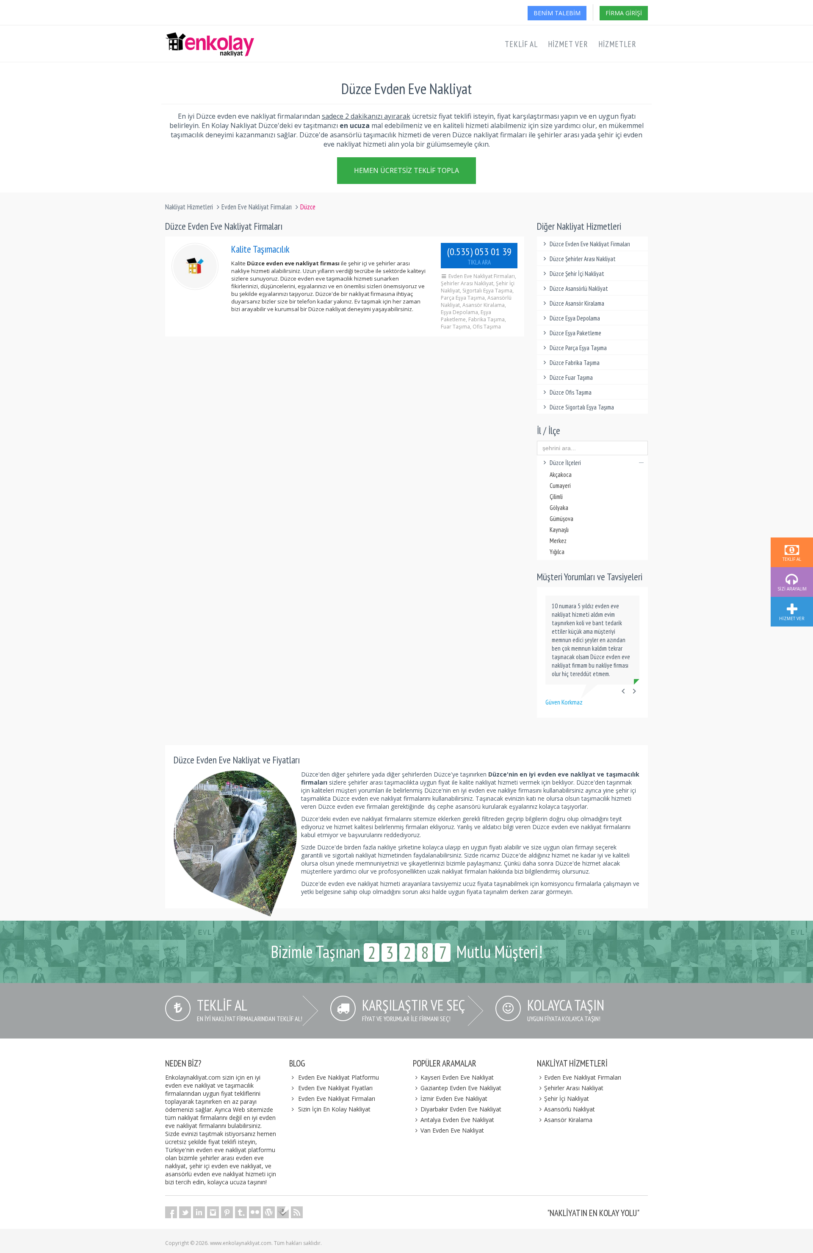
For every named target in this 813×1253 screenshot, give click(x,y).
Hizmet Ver (568, 44)
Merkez (558, 541)
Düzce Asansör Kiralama (577, 303)
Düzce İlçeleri (565, 463)
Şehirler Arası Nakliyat (573, 1088)
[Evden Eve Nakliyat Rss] (297, 1212)
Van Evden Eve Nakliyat (452, 1130)
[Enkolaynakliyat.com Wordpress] (269, 1212)
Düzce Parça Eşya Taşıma (578, 348)
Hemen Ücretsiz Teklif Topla (406, 170)
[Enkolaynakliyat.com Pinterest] (227, 1212)
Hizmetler (617, 44)
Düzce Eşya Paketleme (575, 333)
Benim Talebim (557, 13)
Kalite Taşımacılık (260, 249)
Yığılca (557, 552)
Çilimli (556, 497)
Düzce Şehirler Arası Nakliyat (583, 259)
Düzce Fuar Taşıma (571, 377)
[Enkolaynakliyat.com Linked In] (199, 1212)
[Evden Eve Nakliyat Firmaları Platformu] (209, 36)
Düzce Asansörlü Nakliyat (579, 288)
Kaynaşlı (559, 530)
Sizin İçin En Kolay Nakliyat (334, 1109)
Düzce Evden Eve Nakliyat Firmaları (590, 244)
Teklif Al (521, 44)
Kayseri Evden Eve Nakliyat (457, 1077)
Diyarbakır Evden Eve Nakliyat (460, 1109)
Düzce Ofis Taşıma (571, 392)
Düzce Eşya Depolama (575, 318)
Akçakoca (561, 475)
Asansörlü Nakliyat (569, 1109)
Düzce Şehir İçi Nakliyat (577, 274)
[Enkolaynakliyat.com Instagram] (213, 1212)
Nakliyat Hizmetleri (189, 207)
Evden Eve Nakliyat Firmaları (256, 207)
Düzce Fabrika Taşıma (575, 363)
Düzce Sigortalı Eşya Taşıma (582, 407)
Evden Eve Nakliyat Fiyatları (335, 1088)
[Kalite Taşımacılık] (194, 266)
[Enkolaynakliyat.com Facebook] (171, 1212)
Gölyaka (559, 508)
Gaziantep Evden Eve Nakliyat (460, 1088)
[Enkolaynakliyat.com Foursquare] (283, 1212)
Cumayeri (560, 486)
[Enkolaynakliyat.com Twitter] (185, 1212)
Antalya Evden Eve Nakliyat (457, 1120)
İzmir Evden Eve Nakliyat (453, 1098)
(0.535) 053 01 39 (479, 255)
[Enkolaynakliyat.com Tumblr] (241, 1212)
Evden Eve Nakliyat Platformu (338, 1077)
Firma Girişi (624, 13)
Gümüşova (561, 519)
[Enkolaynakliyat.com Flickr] (255, 1212)
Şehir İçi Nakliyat (566, 1098)
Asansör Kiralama (568, 1120)
